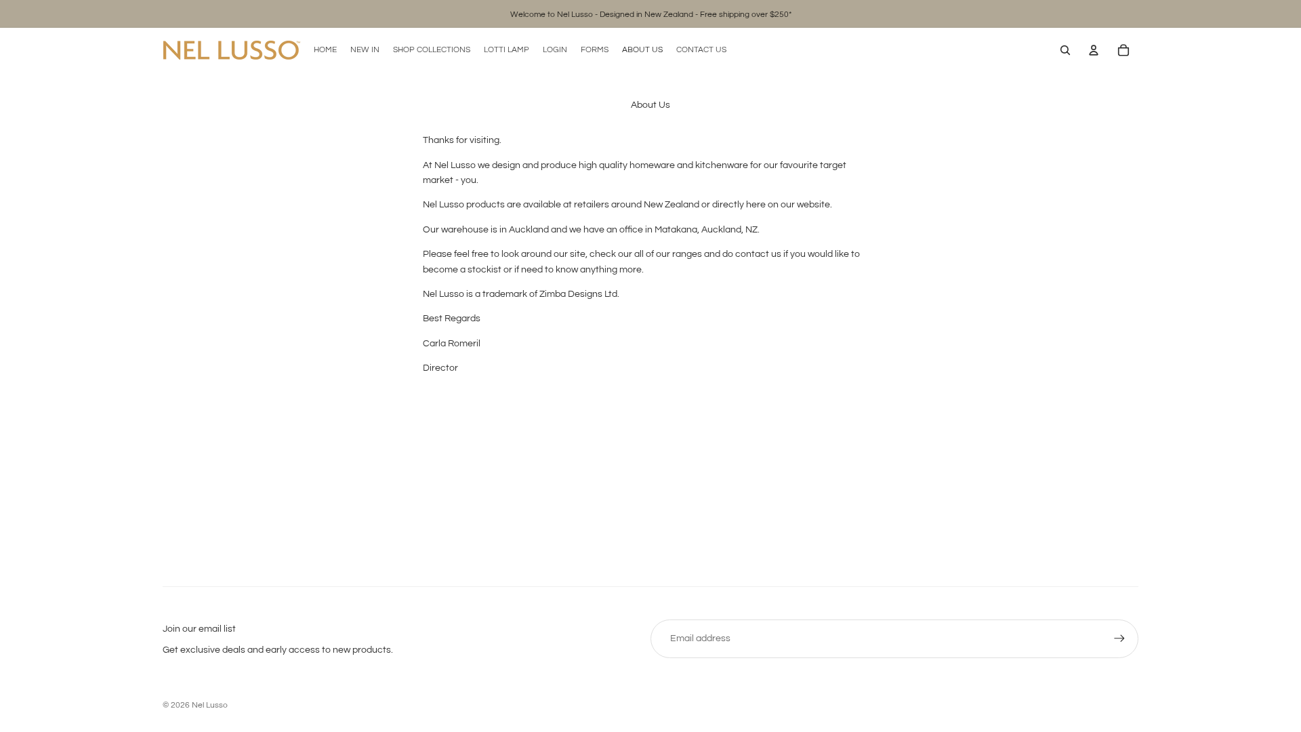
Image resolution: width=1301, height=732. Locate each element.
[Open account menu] (1094, 50)
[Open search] (1065, 50)
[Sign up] (1119, 638)
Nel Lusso (210, 705)
